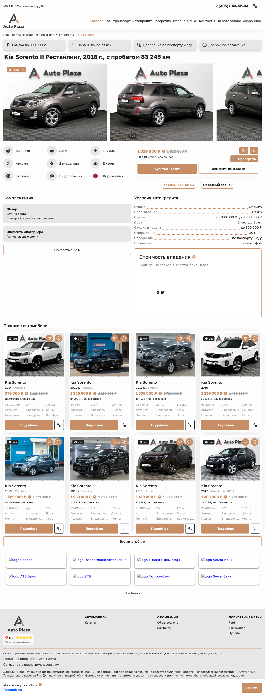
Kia (57, 34)
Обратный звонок (217, 185)
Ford (232, 622)
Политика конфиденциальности (29, 659)
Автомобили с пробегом (35, 34)
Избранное (252, 21)
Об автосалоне (167, 622)
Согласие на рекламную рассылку (31, 664)
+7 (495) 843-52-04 (179, 185)
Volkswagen (237, 627)
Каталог (90, 622)
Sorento (68, 34)
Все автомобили (132, 541)
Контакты (164, 627)
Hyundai (235, 633)
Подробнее (28, 425)
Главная (9, 34)
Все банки (132, 593)
